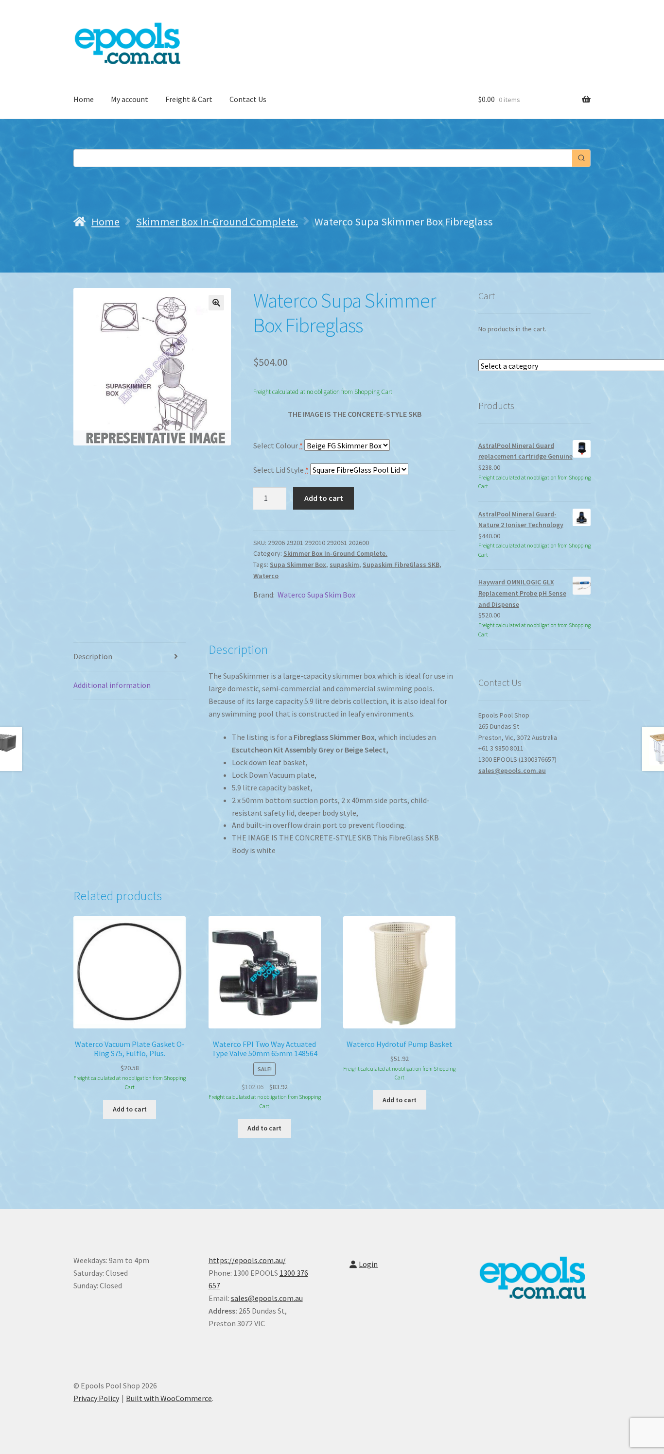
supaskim (344, 564)
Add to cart (323, 498)
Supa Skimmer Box (298, 564)
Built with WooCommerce (169, 1398)
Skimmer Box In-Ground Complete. (217, 221)
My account (129, 99)
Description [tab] (92, 656)
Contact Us (247, 99)
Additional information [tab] (112, 685)
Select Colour (278, 445)
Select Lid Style (281, 470)
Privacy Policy (96, 1398)
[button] (216, 302)
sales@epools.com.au (512, 770)
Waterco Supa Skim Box (316, 594)
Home (83, 99)
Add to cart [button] (130, 1109)
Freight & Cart (188, 99)
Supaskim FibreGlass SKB (401, 564)
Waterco (266, 575)
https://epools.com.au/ (247, 1260)
